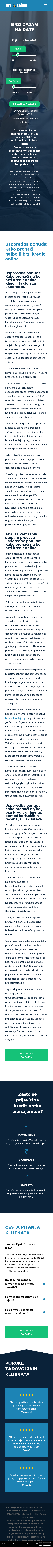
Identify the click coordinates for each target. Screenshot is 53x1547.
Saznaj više (47, 1544)
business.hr (39, 1520)
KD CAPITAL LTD (25, 1510)
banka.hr (27, 1520)
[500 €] (17, 55)
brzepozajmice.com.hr (33, 1540)
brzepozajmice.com (17, 1523)
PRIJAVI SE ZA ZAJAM (26, 1055)
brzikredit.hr (14, 1540)
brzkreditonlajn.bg (15, 718)
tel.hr (40, 1527)
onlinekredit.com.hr (33, 1530)
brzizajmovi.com (27, 1527)
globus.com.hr (38, 1536)
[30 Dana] (13, 87)
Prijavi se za (24, 103)
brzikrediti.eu (15, 1530)
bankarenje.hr (35, 1533)
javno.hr (10, 1536)
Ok (40, 1544)
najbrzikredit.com (17, 1533)
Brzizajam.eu (14, 1507)
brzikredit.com (36, 1523)
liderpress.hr (22, 1536)
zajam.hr (13, 1527)
